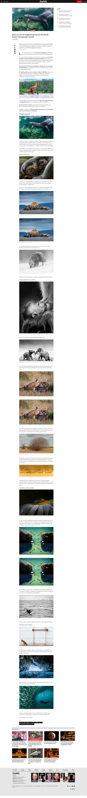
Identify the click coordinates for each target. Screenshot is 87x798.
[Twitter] (15, 47)
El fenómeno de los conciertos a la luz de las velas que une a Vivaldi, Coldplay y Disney (19, 760)
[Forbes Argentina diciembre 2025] (56, 778)
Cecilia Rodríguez (15, 39)
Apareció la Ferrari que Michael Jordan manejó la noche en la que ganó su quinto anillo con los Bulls (35, 744)
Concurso (30, 722)
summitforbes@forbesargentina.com (20, 780)
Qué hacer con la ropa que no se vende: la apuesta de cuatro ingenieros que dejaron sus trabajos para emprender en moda (65, 11)
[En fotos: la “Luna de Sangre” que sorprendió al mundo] (51, 736)
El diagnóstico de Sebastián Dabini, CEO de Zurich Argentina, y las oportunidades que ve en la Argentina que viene (65, 23)
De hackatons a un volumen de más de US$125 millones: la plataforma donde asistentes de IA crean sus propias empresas (65, 19)
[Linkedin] (15, 53)
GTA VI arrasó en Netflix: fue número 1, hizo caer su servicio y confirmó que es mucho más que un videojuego (19, 744)
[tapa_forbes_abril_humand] (42, 778)
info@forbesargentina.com (18, 778)
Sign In (85, 1)
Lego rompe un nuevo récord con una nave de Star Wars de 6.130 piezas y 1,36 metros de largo (34, 761)
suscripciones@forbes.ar (20, 781)
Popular (58, 8)
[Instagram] (71, 786)
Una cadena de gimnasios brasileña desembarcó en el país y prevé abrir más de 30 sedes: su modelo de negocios (65, 15)
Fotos (35, 722)
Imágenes (40, 722)
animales (21, 722)
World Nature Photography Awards (26, 724)
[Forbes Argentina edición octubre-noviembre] (64, 778)
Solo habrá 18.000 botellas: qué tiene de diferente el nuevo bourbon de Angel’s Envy (51, 760)
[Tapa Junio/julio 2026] (34, 778)
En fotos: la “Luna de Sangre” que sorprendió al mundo (50, 742)
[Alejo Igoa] (49, 778)
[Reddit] (15, 51)
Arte (26, 722)
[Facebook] (15, 49)
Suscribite (79, 1)
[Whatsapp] (15, 46)
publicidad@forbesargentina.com (20, 777)
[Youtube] (72, 786)
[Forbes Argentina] (43, 1)
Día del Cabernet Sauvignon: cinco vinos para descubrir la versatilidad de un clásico (66, 743)
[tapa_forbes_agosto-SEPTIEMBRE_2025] (71, 778)
